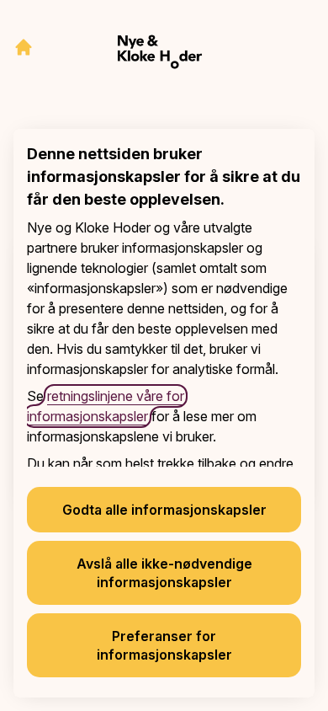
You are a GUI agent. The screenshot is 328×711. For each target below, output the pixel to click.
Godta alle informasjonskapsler (164, 509)
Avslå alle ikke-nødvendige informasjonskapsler (164, 573)
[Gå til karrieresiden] (23, 47)
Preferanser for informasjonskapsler (164, 645)
